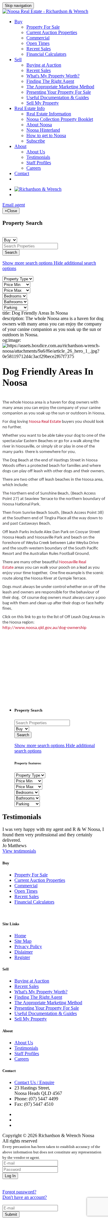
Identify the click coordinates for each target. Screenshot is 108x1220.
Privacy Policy (28, 946)
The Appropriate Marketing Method (60, 86)
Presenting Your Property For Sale (58, 92)
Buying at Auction (43, 65)
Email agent (13, 204)
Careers (33, 168)
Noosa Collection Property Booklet (59, 119)
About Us (35, 151)
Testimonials (38, 157)
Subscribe (35, 140)
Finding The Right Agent (50, 81)
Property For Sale (43, 27)
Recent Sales (38, 48)
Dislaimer (23, 951)
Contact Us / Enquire (34, 1082)
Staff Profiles (38, 162)
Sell (18, 59)
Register (22, 957)
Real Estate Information (48, 113)
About (20, 146)
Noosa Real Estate (45, 422)
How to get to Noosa (46, 135)
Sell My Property (42, 102)
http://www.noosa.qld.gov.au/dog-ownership (44, 628)
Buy (18, 21)
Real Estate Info (29, 108)
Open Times (38, 43)
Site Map (23, 941)
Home (20, 935)
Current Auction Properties (51, 32)
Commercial (38, 37)
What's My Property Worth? (53, 75)
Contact (21, 173)
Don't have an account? (24, 1197)
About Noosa (39, 124)
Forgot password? (19, 1191)
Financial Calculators (46, 54)
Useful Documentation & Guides (57, 97)
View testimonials (19, 851)
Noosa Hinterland (43, 130)
